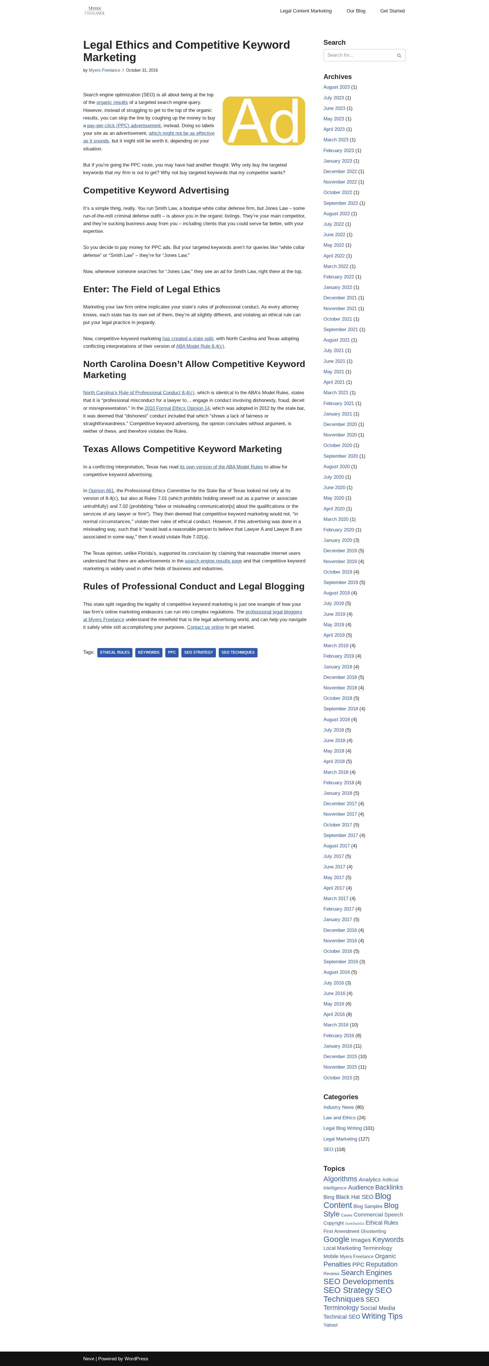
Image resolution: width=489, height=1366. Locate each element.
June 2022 (334, 234)
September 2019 (340, 582)
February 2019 (338, 656)
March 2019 (335, 645)
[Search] (399, 55)
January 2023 (337, 161)
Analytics (370, 1179)
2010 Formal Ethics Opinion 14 (177, 408)
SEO (328, 1149)
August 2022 (336, 213)
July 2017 (333, 856)
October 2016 (337, 951)
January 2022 (337, 287)
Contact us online (205, 627)
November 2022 (340, 182)
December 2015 (340, 1056)
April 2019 (334, 635)
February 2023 (338, 150)
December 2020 (340, 424)
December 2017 (340, 803)
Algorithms (340, 1179)
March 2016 (335, 1025)
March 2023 (335, 139)
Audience (361, 1187)
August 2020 (336, 466)
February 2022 (338, 277)
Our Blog (356, 11)
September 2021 (340, 329)
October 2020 (337, 445)
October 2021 (337, 319)
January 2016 (337, 1046)
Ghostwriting (373, 1231)
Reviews (331, 1273)
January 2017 (337, 919)
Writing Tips (382, 1316)
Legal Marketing (340, 1139)
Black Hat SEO (355, 1197)
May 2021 (333, 371)
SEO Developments (358, 1281)
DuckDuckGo (354, 1223)
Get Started (392, 11)
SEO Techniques (238, 652)
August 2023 (336, 87)
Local (329, 1248)
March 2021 (335, 392)
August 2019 (336, 593)
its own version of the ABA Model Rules (221, 467)
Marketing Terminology (364, 1248)
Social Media (377, 1308)
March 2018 (335, 772)
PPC (172, 652)
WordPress (136, 1358)
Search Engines (366, 1273)
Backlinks (389, 1187)
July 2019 (333, 603)
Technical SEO (341, 1317)
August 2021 (336, 340)
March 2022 (335, 266)
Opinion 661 (101, 490)
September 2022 (340, 203)
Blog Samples (368, 1206)
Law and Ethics (339, 1117)
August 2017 (336, 846)
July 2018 (333, 730)
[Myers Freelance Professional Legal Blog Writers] (94, 10)
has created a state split (187, 338)
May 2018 (333, 751)
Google (336, 1239)
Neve (88, 1358)
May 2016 (333, 1004)
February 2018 (338, 782)
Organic (385, 1256)
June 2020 (334, 487)
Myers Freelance (104, 70)
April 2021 (334, 382)
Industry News (338, 1107)
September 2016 (340, 961)
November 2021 (340, 308)
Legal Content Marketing (306, 11)
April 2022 (334, 256)
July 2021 (333, 350)
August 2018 (336, 719)
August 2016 (336, 972)
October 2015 (337, 1078)
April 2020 (334, 509)
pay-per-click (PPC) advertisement (124, 125)
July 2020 (333, 477)
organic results (112, 102)
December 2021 (340, 298)
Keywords (149, 652)
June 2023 (334, 108)
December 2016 (340, 930)
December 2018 (340, 677)
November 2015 (340, 1067)
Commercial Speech (378, 1215)
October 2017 (337, 825)
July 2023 (333, 98)
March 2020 (335, 519)
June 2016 (334, 993)
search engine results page (213, 561)
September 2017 (340, 835)
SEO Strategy (198, 652)
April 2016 (334, 1014)
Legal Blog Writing (342, 1128)
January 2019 (337, 667)
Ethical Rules (115, 652)
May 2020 (333, 498)
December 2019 (340, 550)
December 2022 (340, 171)
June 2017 (334, 867)
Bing (328, 1197)
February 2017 (338, 909)
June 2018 (334, 740)
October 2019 (337, 572)
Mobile (330, 1256)
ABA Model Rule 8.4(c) (200, 346)
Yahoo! (330, 1325)
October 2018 (337, 698)
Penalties (337, 1264)
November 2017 (340, 814)
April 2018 (334, 761)
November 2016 (340, 940)
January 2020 (337, 540)
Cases (346, 1215)
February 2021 (338, 403)
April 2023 (334, 129)
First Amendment (341, 1231)
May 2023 (333, 119)
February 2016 (338, 1035)
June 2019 (334, 614)
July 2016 (333, 983)
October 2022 (337, 192)
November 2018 (340, 688)
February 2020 (338, 529)
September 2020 (340, 456)
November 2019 (340, 561)
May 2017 (333, 877)
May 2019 (333, 624)
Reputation (382, 1264)
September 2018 (340, 708)
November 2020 (340, 435)
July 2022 (333, 224)
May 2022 (333, 245)
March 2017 (335, 898)
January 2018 (337, 793)
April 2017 (334, 888)
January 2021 (337, 414)
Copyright (333, 1223)
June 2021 (334, 361)
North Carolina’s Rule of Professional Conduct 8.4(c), (139, 392)
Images (361, 1240)
